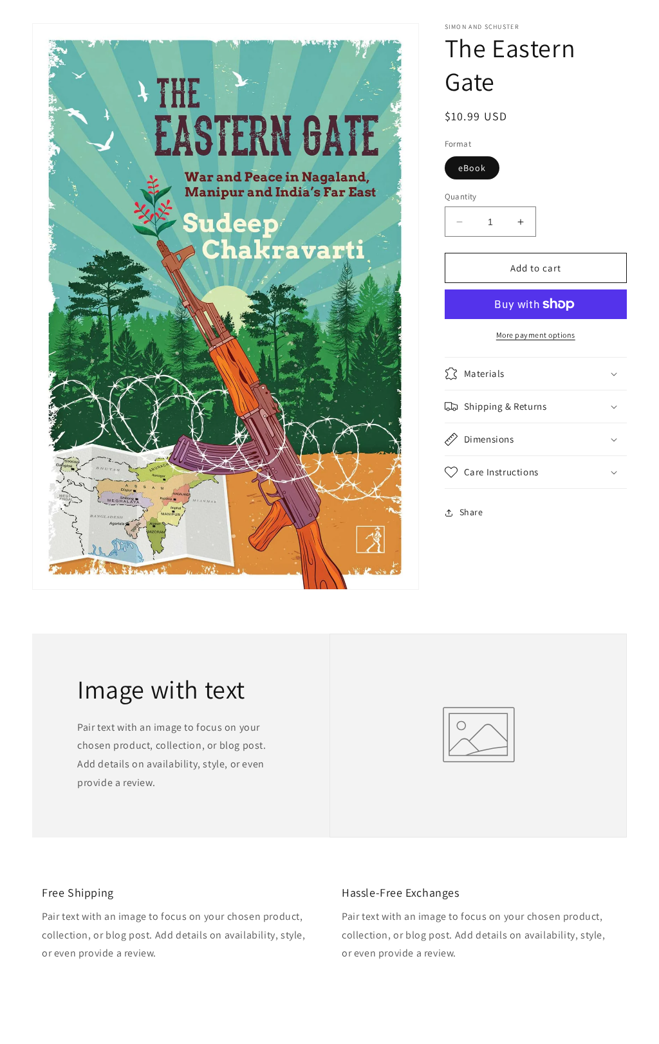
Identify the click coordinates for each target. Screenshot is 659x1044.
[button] (536, 374)
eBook (472, 168)
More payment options (535, 335)
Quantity (461, 196)
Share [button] (471, 512)
